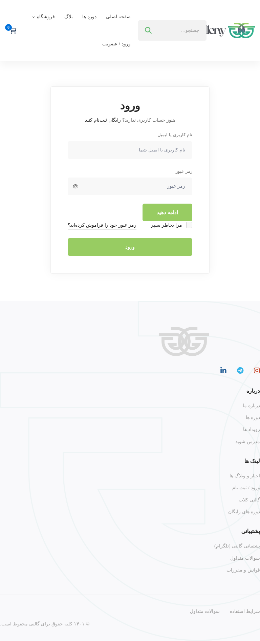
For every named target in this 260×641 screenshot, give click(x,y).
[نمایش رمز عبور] (75, 186)
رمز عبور (184, 171)
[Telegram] (240, 371)
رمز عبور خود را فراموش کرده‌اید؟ (102, 225)
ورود (130, 247)
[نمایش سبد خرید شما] (11, 30)
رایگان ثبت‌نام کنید (103, 120)
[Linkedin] (223, 371)
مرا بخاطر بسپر (167, 225)
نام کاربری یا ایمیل (174, 134)
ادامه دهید (167, 212)
